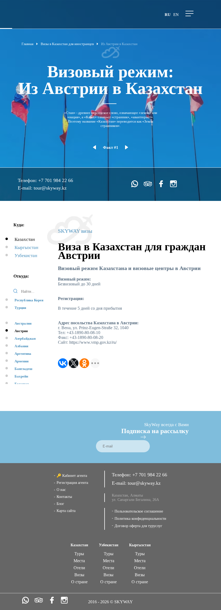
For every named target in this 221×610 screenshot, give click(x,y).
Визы (79, 574)
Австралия (23, 323)
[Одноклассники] (84, 363)
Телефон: (28, 180)
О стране (79, 581)
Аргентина (23, 354)
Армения (22, 361)
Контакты (64, 497)
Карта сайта (66, 511)
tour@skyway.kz (50, 188)
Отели (79, 567)
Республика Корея (29, 300)
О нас (61, 490)
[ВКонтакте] (63, 363)
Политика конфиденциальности (140, 519)
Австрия (21, 331)
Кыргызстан (26, 247)
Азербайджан (25, 338)
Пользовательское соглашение (139, 511)
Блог (60, 504)
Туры (79, 553)
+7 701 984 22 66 (55, 180)
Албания (21, 346)
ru (168, 14)
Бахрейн (21, 376)
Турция (20, 308)
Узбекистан (26, 255)
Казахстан (25, 239)
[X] (73, 363)
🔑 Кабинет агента (72, 476)
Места (79, 560)
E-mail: (26, 188)
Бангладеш (23, 369)
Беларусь (22, 384)
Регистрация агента (72, 483)
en (176, 14)
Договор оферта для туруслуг (138, 526)
